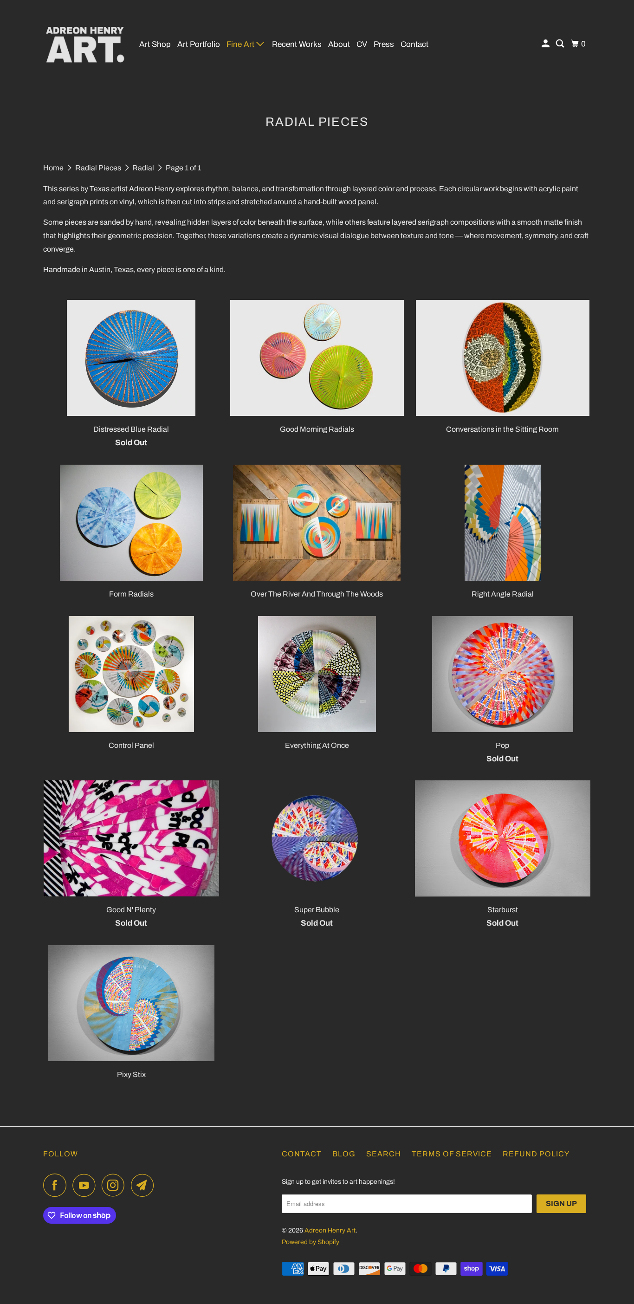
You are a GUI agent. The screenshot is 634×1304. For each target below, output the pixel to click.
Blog (344, 1154)
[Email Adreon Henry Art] (145, 1185)
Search (383, 1154)
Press (384, 44)
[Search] (560, 44)
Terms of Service (452, 1154)
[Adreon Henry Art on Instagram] (115, 1185)
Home (54, 168)
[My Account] (546, 44)
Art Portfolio (198, 44)
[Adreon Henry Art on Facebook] (57, 1185)
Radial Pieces (99, 168)
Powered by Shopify (310, 1242)
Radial (143, 168)
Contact (414, 44)
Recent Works (297, 44)
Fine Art (241, 44)
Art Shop (155, 44)
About (339, 44)
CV (361, 44)
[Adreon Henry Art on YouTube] (86, 1185)
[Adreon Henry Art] (85, 44)
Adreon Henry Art (330, 1230)
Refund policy (536, 1154)
